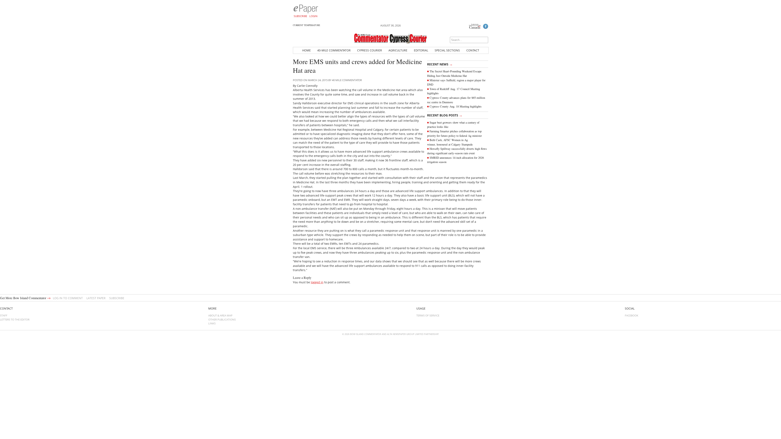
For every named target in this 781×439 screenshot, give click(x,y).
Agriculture (397, 50)
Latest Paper (96, 298)
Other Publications (222, 319)
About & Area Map (220, 315)
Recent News (440, 64)
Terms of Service (427, 315)
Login (313, 16)
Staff (3, 315)
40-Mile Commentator (334, 50)
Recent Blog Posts (444, 115)
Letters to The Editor (14, 319)
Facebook (631, 315)
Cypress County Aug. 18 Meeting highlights (456, 106)
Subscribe (300, 16)
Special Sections (447, 50)
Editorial (421, 50)
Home (306, 50)
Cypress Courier (369, 50)
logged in (317, 282)
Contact (472, 50)
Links (212, 323)
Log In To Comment (68, 298)
